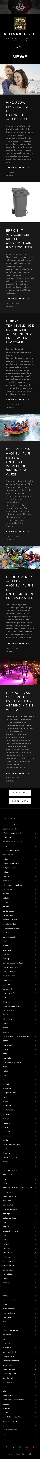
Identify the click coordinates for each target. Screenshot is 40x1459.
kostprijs (6, 1123)
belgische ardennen (11, 863)
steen (5, 1304)
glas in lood (8, 1015)
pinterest (7, 1201)
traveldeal (7, 1335)
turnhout (7, 1348)
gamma (6, 985)
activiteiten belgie (10, 829)
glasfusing (7, 1019)
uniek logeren (9, 1356)
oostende (7, 1192)
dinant (6, 946)
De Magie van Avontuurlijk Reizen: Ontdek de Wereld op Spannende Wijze (18, 461)
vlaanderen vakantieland (13, 1400)
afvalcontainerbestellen (13, 833)
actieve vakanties (10, 825)
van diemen (8, 1382)
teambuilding (9, 1313)
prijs (5, 1222)
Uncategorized (9, 1352)
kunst (5, 1127)
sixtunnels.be (20, 34)
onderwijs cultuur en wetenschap (17, 1188)
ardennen (7, 838)
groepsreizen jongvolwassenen (16, 1036)
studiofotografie (10, 1309)
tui (4, 1339)
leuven (6, 1149)
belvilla (6, 876)
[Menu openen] (20, 46)
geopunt (7, 1002)
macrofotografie (10, 1157)
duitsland (7, 954)
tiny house (7, 1326)
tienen (6, 1322)
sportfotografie (9, 1300)
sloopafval (7, 1279)
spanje (6, 1296)
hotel (5, 1054)
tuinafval (6, 1343)
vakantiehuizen (9, 1369)
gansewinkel (8, 989)
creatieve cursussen (11, 928)
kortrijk (6, 1119)
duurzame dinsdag (11, 967)
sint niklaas (7, 1274)
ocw (5, 1179)
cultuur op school (10, 937)
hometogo (7, 1049)
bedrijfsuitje (8, 855)
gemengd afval (9, 993)
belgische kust (9, 868)
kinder (6, 1101)
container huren (10, 920)
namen (6, 1166)
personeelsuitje (9, 1196)
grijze (5, 1023)
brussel (6, 907)
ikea (5, 1080)
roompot (7, 1257)
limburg (6, 1153)
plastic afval (8, 1205)
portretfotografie (10, 1209)
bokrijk (6, 898)
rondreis (6, 1248)
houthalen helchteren (12, 1062)
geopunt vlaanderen (12, 1006)
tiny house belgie (10, 1330)
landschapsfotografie (12, 1145)
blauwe (6, 894)
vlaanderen (8, 1395)
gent (5, 997)
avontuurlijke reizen (11, 850)
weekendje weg (10, 1421)
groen (5, 1028)
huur (5, 1075)
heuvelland (8, 1045)
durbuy (6, 959)
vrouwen (7, 1408)
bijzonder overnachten (12, 885)
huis (5, 1067)
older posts (20, 801)
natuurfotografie (10, 1170)
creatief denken (10, 924)
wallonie (6, 1413)
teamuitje (7, 1317)
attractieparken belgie (12, 842)
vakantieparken (9, 1374)
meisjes (6, 1162)
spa (4, 1292)
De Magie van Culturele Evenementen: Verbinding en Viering (19, 701)
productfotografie (10, 1231)
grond (5, 1041)
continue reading (17, 167)
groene (6, 1032)
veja (4, 1387)
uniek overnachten (11, 1361)
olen (5, 1183)
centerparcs (8, 915)
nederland (7, 1175)
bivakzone (7, 889)
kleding (6, 1114)
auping (6, 846)
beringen (7, 881)
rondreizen (7, 1253)
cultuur (6, 933)
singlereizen (8, 1270)
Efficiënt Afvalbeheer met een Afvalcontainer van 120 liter (20, 239)
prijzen (6, 1227)
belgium (6, 872)
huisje (5, 1071)
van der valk (8, 1378)
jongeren (7, 1088)
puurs (5, 1240)
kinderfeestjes (9, 1110)
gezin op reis (8, 1010)
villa (4, 1391)
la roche (6, 1131)
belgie (5, 859)
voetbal (6, 1404)
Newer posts (20, 793)
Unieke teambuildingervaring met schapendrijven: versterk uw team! (20, 332)
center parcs (8, 911)
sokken (6, 1287)
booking (6, 902)
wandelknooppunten (12, 1417)
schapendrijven (9, 1261)
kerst (5, 1097)
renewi (6, 1244)
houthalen (7, 1058)
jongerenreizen (9, 1093)
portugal (6, 1214)
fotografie (7, 980)
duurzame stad (9, 972)
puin (5, 1235)
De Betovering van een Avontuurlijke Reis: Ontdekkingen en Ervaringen (20, 587)
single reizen (8, 1266)
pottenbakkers (9, 1218)
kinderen (7, 1106)
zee (4, 1434)
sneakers (7, 1283)
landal (5, 1140)
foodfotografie (9, 976)
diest (5, 941)
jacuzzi (6, 1084)
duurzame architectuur (13, 963)
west (5, 1426)
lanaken (6, 1136)
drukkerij (7, 950)
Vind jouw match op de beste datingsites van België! (17, 111)
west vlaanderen (10, 1430)
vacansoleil (7, 1365)
